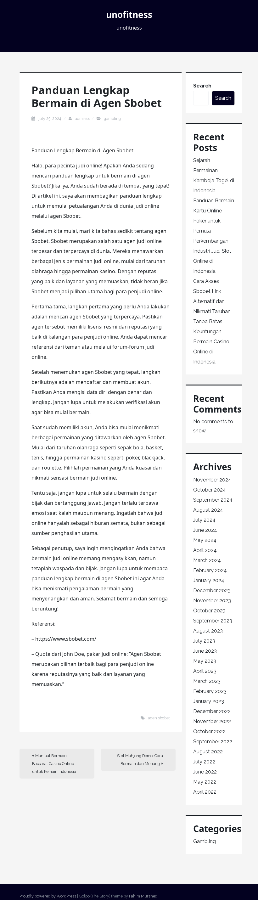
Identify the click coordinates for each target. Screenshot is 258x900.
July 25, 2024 (50, 118)
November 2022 (212, 721)
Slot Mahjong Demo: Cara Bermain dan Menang (140, 759)
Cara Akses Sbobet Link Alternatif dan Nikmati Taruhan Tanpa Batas (212, 301)
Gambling (112, 118)
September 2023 (212, 621)
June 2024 (205, 530)
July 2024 (204, 520)
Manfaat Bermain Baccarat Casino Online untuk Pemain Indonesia (54, 763)
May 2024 (204, 540)
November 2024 (212, 480)
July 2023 (204, 641)
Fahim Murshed (143, 896)
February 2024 (210, 570)
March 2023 (207, 681)
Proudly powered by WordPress (48, 896)
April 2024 (205, 550)
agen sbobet (159, 718)
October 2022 (209, 731)
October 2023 (209, 611)
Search (202, 86)
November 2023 (212, 601)
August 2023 (208, 631)
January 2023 (208, 701)
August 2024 (208, 510)
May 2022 (204, 782)
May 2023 (204, 661)
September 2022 (212, 742)
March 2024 (207, 560)
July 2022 (204, 762)
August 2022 (208, 752)
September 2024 (213, 500)
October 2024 (209, 490)
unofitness (129, 14)
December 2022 (212, 711)
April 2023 (204, 671)
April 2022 (204, 792)
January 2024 (208, 580)
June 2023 (205, 651)
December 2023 (212, 590)
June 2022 (205, 772)
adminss (82, 118)
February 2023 (210, 691)
